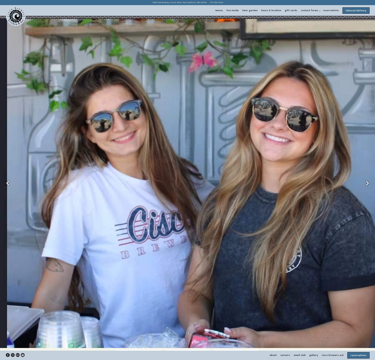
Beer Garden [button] (250, 10)
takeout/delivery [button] (356, 10)
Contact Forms (310, 10)
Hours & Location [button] (271, 10)
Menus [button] (219, 10)
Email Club (300, 355)
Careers (285, 355)
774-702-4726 (216, 2)
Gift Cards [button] (291, 10)
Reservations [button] (331, 10)
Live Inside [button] (233, 10)
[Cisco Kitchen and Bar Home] (16, 16)
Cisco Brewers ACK (333, 355)
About (273, 355)
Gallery (313, 355)
